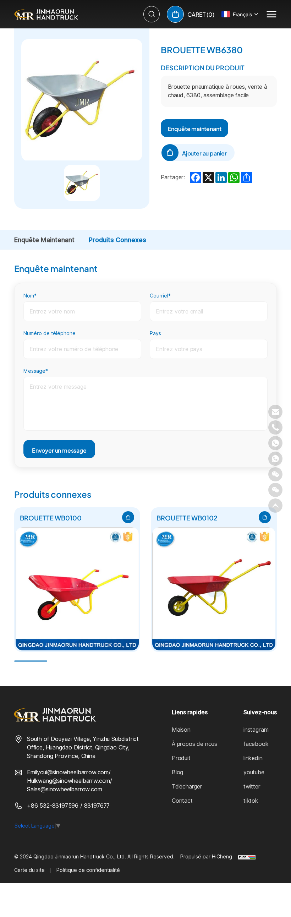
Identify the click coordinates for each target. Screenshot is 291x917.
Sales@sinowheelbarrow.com (64, 789)
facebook (256, 744)
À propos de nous (194, 744)
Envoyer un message (59, 450)
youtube (253, 772)
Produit (181, 758)
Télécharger (187, 786)
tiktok (250, 800)
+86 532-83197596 (53, 805)
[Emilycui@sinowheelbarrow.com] (275, 412)
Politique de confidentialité (88, 870)
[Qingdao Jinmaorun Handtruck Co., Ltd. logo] (46, 14)
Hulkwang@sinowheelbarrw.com (68, 780)
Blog (177, 772)
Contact (182, 800)
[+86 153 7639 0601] (275, 459)
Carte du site (29, 870)
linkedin (253, 758)
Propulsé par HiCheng (206, 856)
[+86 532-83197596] (275, 427)
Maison (181, 729)
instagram (255, 729)
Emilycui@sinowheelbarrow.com (68, 772)
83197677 (97, 805)
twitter (251, 786)
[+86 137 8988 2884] (275, 443)
